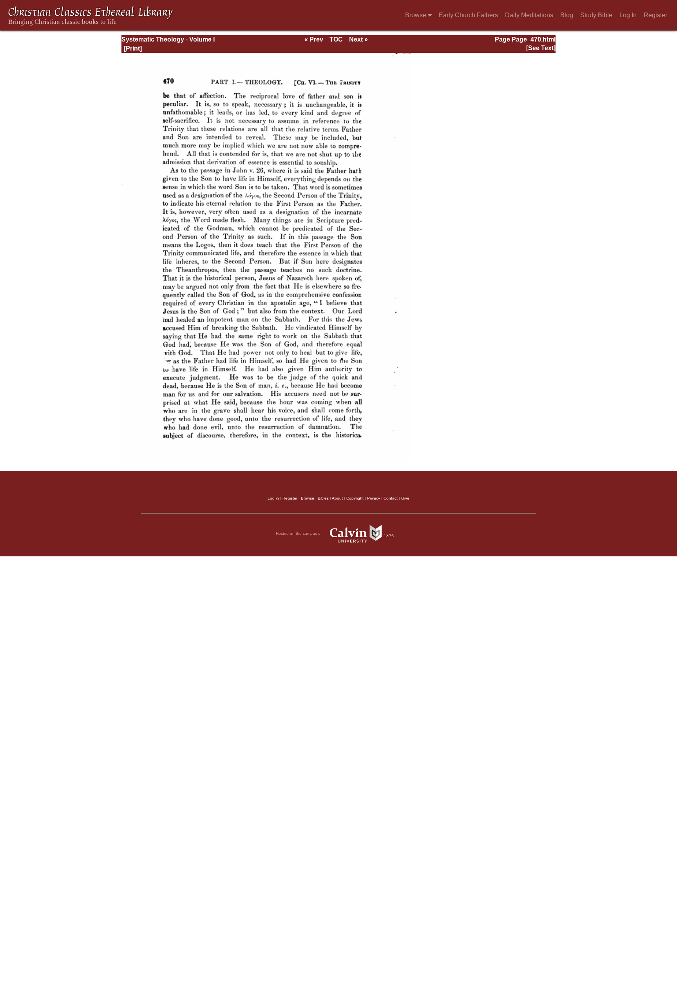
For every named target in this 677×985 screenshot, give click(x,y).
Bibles (323, 498)
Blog (566, 15)
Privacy (373, 498)
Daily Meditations (529, 15)
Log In (628, 15)
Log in (273, 498)
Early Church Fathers (468, 15)
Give (405, 498)
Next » (358, 39)
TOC (336, 39)
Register (655, 15)
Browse (416, 15)
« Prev (313, 39)
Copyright (355, 498)
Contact (391, 498)
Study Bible (596, 15)
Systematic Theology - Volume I (168, 39)
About (337, 498)
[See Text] (541, 48)
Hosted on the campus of (299, 533)
